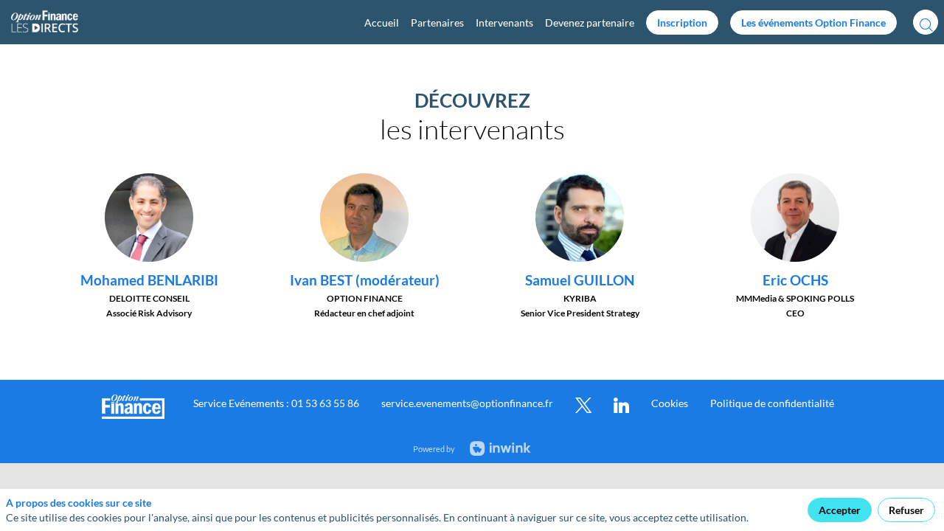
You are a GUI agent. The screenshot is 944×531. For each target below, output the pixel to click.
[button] (682, 22)
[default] (589, 22)
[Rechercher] (925, 22)
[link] (381, 22)
